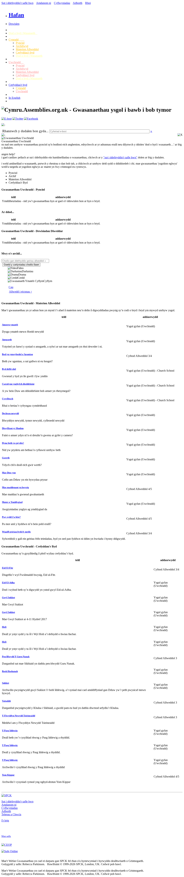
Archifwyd (22, 46)
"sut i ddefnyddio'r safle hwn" (120, 157)
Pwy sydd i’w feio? (11, 517)
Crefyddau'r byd (25, 52)
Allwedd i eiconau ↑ (20, 291)
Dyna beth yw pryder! (13, 443)
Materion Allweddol (27, 49)
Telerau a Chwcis (11, 814)
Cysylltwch (7, 398)
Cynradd (16, 39)
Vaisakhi (6, 701)
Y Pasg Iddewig (10, 730)
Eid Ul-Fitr (7, 567)
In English (14, 97)
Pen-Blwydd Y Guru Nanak (15, 656)
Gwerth (6, 457)
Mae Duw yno (9, 472)
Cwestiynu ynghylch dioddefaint (18, 384)
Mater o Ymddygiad (12, 502)
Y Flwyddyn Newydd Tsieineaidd (18, 715)
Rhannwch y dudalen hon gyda (24, 131)
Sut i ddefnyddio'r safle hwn (17, 2)
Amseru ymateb (10, 324)
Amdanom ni (43, 2)
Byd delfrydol (9, 369)
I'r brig (5, 820)
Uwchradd (16, 62)
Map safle (6, 836)
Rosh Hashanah (10, 671)
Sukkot (5, 683)
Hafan (16, 15)
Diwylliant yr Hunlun (13, 428)
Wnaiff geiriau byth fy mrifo (16, 531)
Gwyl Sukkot (8, 597)
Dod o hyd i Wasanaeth (23, 33)
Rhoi (88, 2)
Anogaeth (7, 339)
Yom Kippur (8, 775)
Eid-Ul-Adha (8, 582)
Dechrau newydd (10, 413)
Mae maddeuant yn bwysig (15, 487)
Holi (4, 627)
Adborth (77, 2)
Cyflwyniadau (62, 2)
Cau (11, 287)
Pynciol (20, 42)
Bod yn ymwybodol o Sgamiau (17, 354)
